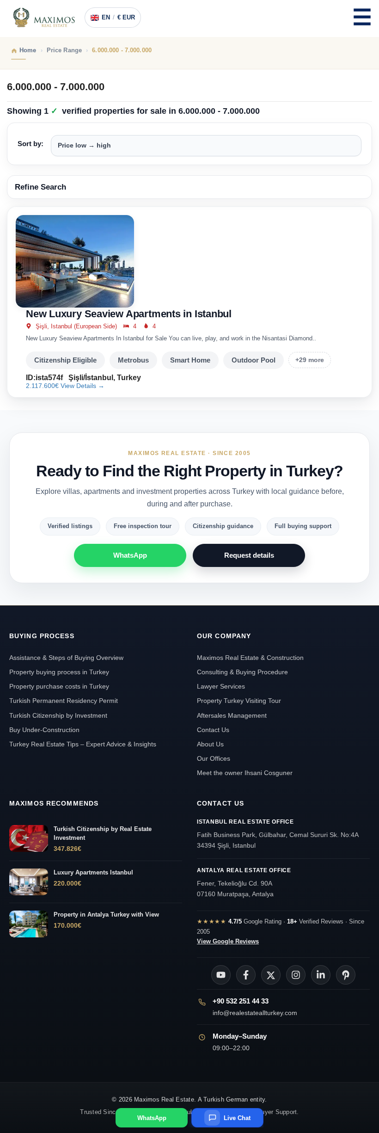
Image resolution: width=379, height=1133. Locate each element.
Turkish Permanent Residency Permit (63, 700)
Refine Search (40, 187)
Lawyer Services (221, 686)
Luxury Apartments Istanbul (93, 872)
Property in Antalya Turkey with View (106, 914)
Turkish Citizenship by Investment (58, 715)
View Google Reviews (228, 941)
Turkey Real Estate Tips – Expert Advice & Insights (82, 744)
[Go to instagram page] (296, 975)
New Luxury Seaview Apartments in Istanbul (129, 314)
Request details (249, 555)
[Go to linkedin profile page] (320, 975)
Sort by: (30, 144)
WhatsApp (130, 555)
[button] (362, 17)
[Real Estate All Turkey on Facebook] (246, 975)
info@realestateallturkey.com (255, 1012)
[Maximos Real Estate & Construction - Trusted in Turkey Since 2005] (44, 17)
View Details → (82, 385)
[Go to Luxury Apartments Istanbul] (28, 881)
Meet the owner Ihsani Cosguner (245, 772)
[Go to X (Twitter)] (271, 975)
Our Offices (213, 758)
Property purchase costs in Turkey (59, 686)
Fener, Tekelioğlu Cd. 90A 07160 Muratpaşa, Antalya (244, 882)
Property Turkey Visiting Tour (239, 700)
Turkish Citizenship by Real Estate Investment (103, 833)
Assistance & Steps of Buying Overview (66, 657)
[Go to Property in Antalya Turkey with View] (28, 924)
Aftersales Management (232, 715)
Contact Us (213, 729)
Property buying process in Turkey (59, 672)
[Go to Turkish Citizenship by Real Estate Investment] (28, 838)
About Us (210, 744)
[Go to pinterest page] (345, 975)
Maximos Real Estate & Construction (251, 657)
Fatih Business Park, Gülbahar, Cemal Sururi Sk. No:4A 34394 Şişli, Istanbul (278, 834)
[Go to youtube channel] (221, 975)
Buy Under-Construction (44, 729)
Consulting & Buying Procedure (242, 672)
